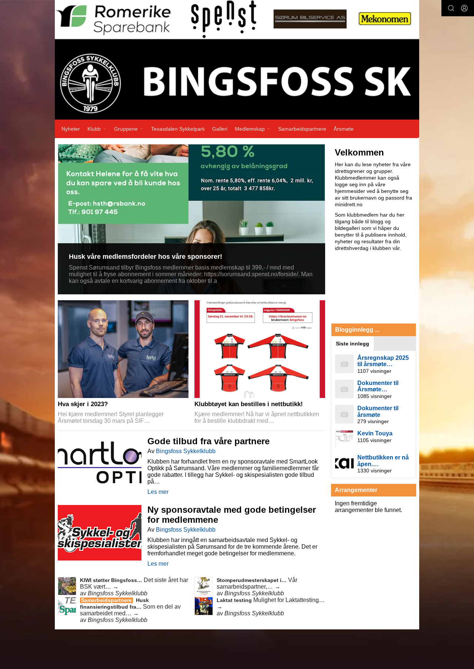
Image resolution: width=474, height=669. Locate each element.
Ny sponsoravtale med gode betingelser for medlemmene (231, 514)
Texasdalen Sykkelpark (178, 129)
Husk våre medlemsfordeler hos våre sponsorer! (145, 256)
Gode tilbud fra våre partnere (208, 441)
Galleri (219, 129)
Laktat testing (235, 600)
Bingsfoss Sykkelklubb (186, 451)
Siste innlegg (352, 344)
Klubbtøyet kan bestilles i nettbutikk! (248, 404)
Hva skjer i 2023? (83, 404)
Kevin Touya (375, 433)
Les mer (157, 492)
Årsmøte (344, 129)
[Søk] (451, 8)
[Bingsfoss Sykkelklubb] (237, 60)
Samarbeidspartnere (302, 129)
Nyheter (70, 129)
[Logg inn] (464, 8)
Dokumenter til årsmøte (377, 411)
